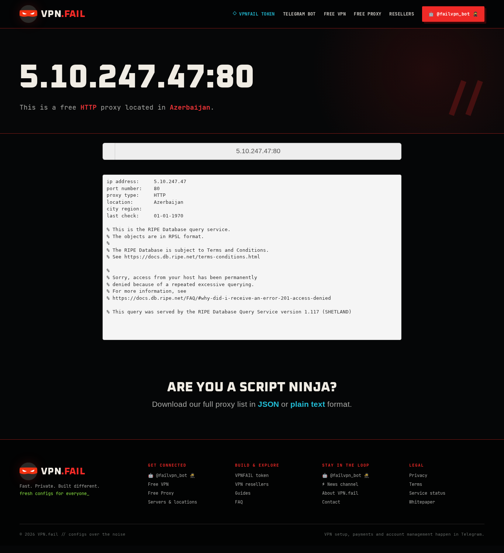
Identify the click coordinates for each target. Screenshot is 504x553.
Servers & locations (172, 502)
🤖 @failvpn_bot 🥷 (453, 14)
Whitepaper (422, 502)
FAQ (239, 502)
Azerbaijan (190, 107)
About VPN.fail (340, 493)
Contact (331, 502)
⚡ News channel (340, 484)
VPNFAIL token (252, 475)
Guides (243, 493)
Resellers (401, 14)
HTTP (88, 107)
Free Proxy (367, 14)
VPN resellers (252, 484)
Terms (415, 484)
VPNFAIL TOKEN (254, 14)
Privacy (418, 475)
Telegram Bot (299, 14)
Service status (427, 493)
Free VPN (335, 14)
